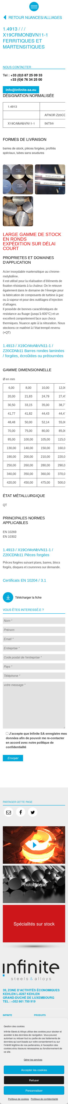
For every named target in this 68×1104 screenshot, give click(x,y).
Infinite (7, 1015)
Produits (40, 1015)
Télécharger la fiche (28, 597)
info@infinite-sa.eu (21, 89)
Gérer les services (33, 1059)
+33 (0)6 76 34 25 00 (22, 79)
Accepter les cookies (34, 1070)
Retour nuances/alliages (35, 17)
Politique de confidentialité (44, 1098)
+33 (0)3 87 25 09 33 (26, 75)
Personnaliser (34, 1090)
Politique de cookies (18, 1098)
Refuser (34, 1080)
